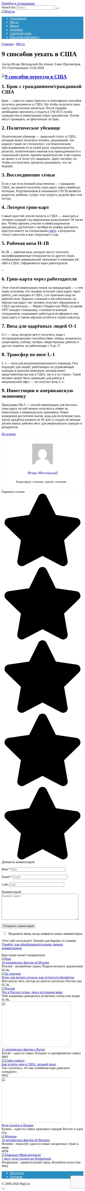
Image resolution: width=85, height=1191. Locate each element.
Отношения (18, 18)
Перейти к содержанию (18, 3)
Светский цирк (20, 33)
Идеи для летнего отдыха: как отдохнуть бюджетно (38, 977)
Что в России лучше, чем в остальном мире (32, 992)
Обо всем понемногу (24, 37)
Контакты (17, 1173)
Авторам (16, 1176)
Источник (9, 434)
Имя (6, 869)
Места (14, 22)
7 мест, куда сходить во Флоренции (26, 1158)
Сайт (5, 884)
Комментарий (11, 892)
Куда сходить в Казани (17, 1125)
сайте (52, 231)
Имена (14, 26)
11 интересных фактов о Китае (23, 1049)
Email (7, 877)
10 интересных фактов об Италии (25, 962)
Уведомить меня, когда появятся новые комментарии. (45, 933)
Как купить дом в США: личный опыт (29, 1064)
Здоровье (16, 29)
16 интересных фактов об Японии (26, 1140)
